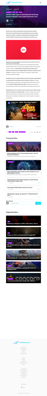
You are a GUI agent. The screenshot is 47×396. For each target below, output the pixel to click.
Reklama (23, 364)
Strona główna (9, 9)
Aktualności (16, 9)
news (20, 12)
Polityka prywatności (23, 362)
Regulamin (23, 361)
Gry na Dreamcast (23, 375)
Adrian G (11, 20)
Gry (8, 221)
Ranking (23, 350)
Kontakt (23, 358)
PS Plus (23, 352)
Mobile (9, 265)
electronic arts (22, 131)
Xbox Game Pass (23, 353)
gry (13, 12)
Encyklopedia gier (23, 348)
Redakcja (23, 359)
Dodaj (38, 203)
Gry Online (23, 377)
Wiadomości (9, 12)
